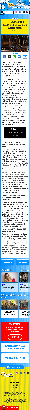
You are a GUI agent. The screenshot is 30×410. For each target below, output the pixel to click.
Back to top (16, 367)
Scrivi (15, 337)
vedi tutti (26, 295)
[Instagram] (16, 12)
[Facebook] (20, 12)
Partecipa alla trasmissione (15, 347)
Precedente (7, 262)
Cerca (10, 12)
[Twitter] (24, 12)
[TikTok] (27, 12)
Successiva (22, 262)
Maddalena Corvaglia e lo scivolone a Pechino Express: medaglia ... (8, 287)
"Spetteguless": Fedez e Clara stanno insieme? (9, 313)
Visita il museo (15, 358)
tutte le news (25, 270)
